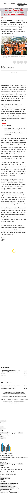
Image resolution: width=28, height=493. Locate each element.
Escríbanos (17, 403)
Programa (12, 3)
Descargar (3, 491)
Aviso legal (3, 399)
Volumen (2, 428)
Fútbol (3, 239)
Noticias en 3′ (4, 433)
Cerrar (2, 465)
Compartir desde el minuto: (8, 492)
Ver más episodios (5, 457)
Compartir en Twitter (5, 485)
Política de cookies (23, 399)
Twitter (18, 62)
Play (1, 430)
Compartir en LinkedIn (6, 486)
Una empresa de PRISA (14, 407)
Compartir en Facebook (6, 483)
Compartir (20, 457)
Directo (20, 433)
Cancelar (7, 478)
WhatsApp (25, 62)
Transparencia (16, 401)
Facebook (14, 62)
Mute (1, 427)
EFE (2, 66)
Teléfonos (11, 403)
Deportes (4, 17)
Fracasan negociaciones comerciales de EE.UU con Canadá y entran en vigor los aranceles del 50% (10, 387)
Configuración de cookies (7, 401)
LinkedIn (21, 62)
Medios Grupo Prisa (14, 411)
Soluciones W (22, 401)
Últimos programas (13, 433)
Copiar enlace (4, 489)
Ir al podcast (14, 457)
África (2, 240)
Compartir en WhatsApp (6, 488)
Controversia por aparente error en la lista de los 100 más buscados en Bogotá (10, 372)
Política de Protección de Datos (12, 399)
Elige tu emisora (21, 5)
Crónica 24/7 (3, 451)
